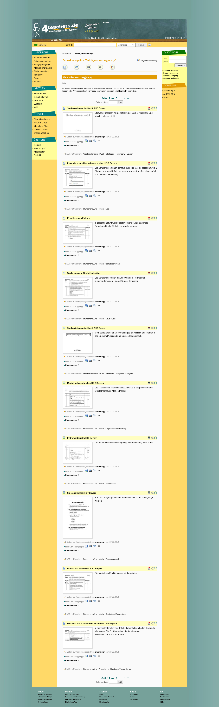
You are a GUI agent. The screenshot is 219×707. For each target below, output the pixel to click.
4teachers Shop (44, 694)
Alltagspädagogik (42, 64)
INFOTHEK (39, 88)
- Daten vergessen (170, 73)
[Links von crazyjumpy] (100, 69)
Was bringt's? (40, 148)
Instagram (134, 699)
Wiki (36, 107)
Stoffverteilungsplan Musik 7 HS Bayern (86, 328)
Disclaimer (164, 697)
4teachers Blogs (41, 126)
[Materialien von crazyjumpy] (65, 69)
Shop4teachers (41, 119)
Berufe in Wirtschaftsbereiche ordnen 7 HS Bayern (92, 623)
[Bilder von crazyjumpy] (88, 69)
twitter (132, 697)
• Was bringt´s (168, 91)
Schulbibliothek (41, 97)
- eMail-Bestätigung (170, 76)
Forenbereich (40, 93)
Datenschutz (165, 699)
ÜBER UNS (39, 139)
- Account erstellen (170, 70)
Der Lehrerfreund (106, 697)
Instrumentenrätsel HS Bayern (82, 438)
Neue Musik (110, 319)
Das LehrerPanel (72, 694)
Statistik (37, 155)
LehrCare (103, 699)
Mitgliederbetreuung (149, 61)
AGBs (162, 702)
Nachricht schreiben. (127, 91)
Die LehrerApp (71, 702)
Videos (37, 81)
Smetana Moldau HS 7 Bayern (81, 493)
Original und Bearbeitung (116, 429)
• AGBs (165, 97)
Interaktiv (38, 75)
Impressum (164, 694)
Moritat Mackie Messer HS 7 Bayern (84, 568)
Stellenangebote (41, 133)
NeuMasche (104, 702)
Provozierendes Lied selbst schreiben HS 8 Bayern (92, 163)
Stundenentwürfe (42, 57)
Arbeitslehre (104, 669)
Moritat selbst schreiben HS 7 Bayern (85, 383)
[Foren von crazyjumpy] (76, 69)
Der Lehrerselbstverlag (75, 697)
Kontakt (37, 145)
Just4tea (38, 104)
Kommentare (71, 145)
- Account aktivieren (170, 78)
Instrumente (110, 484)
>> (128, 98)
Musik (101, 154)
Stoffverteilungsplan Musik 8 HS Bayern (86, 108)
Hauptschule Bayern (124, 154)
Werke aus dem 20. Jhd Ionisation (83, 273)
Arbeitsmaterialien (42, 61)
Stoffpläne (110, 154)
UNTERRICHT (41, 52)
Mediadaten (39, 152)
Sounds (37, 78)
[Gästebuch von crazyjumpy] (112, 69)
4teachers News (45, 699)
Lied (107, 209)
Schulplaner (43, 702)
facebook (134, 694)
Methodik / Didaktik (43, 68)
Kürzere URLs (40, 123)
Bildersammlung (41, 71)
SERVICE (39, 114)
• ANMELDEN (168, 94)
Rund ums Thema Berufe (120, 669)
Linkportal (38, 100)
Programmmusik (112, 559)
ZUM (101, 694)
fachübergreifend (113, 264)
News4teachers (41, 129)
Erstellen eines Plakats (78, 218)
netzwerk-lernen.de (73, 699)
